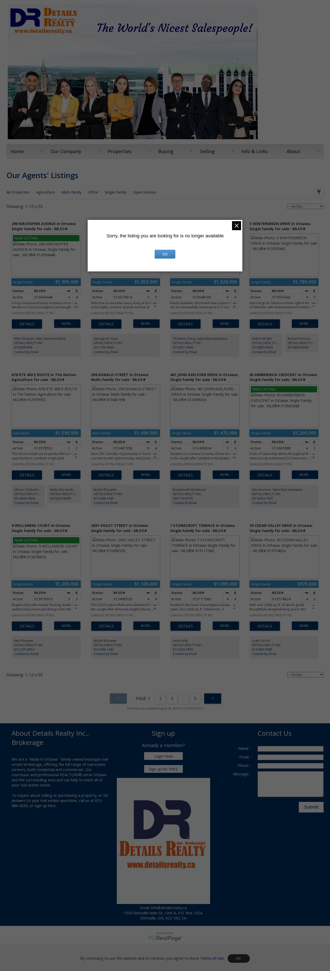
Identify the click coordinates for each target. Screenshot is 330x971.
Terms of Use (212, 957)
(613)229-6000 (60, 498)
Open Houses (144, 192)
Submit (311, 807)
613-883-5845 (262, 649)
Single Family (116, 192)
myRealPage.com (165, 938)
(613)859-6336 (262, 347)
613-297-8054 (24, 649)
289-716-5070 (183, 498)
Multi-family (71, 192)
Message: (241, 773)
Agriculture (45, 192)
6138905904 (23, 347)
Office (93, 192)
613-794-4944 (104, 347)
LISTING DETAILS (27, 324)
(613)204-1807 (262, 498)
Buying (166, 151)
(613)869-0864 (24, 498)
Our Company (66, 151)
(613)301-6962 (183, 347)
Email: (244, 756)
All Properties (18, 192)
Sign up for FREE (163, 768)
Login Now (163, 756)
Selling (207, 151)
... (184, 698)
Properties (119, 151)
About (293, 151)
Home (17, 151)
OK (239, 958)
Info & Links (255, 151)
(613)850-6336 (298, 347)
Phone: (244, 765)
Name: (244, 748)
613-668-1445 (104, 498)
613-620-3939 (183, 649)
